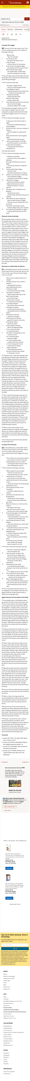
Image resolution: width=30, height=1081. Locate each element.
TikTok (5, 1059)
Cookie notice (7, 1014)
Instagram (6, 1055)
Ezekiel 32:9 (6, 742)
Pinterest (6, 1057)
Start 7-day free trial (9, 806)
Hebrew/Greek (18, 29)
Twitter (5, 1061)
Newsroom (6, 987)
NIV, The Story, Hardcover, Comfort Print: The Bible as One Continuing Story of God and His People (14, 856)
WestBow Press (7, 1041)
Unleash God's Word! (15, 792)
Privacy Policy (4, 962)
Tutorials (6, 999)
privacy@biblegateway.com (8, 964)
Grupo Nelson (7, 1034)
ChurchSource (7, 1030)
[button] (28, 3)
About (5, 974)
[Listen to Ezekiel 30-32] (20, 34)
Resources (10, 29)
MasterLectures (8, 1045)
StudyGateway (7, 1028)
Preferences (7, 1074)
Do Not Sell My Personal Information (14, 1012)
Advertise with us (8, 1003)
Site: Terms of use (8, 1016)
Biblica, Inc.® (20, 773)
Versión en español (9, 1071)
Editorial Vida (7, 1037)
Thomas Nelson (8, 1039)
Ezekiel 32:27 (7, 746)
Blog (4, 985)
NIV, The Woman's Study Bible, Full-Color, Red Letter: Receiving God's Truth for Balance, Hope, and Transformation (14, 886)
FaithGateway (7, 1026)
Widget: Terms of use (9, 1018)
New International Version (13, 768)
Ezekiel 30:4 (6, 738)
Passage (3, 29)
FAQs (4, 997)
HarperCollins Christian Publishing (13, 1032)
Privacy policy (7, 1007)
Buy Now (9, 868)
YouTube (5, 1064)
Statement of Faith (8, 978)
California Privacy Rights (11, 1009)
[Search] (27, 18)
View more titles (15, 904)
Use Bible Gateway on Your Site (12, 1001)
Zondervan (6, 1043)
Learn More (7, 810)
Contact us (6, 1005)
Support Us (6, 989)
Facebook (6, 1053)
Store (5, 982)
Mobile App (6, 980)
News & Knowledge (9, 976)
